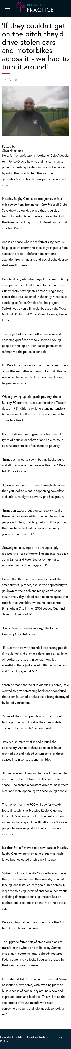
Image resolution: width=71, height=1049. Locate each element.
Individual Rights (11, 1037)
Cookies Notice (37, 1037)
